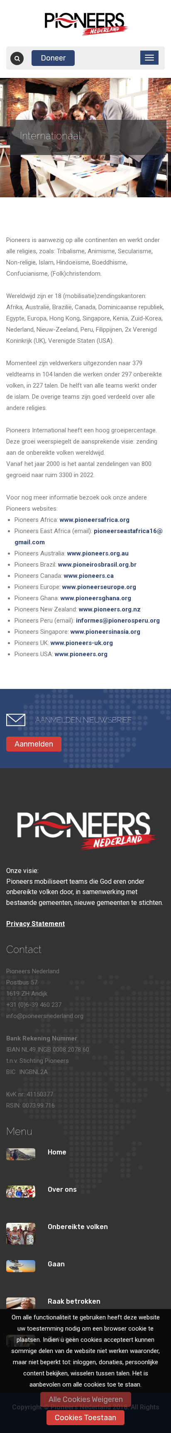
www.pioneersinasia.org (105, 631)
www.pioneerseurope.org (99, 587)
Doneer (53, 58)
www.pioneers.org (81, 654)
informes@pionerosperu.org (118, 620)
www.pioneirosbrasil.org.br (97, 564)
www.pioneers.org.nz (110, 609)
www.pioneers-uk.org (82, 643)
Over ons (62, 1189)
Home (57, 1152)
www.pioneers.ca (89, 576)
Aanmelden (34, 744)
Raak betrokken (74, 1301)
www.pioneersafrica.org (94, 520)
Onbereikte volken (78, 1227)
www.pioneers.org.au (98, 553)
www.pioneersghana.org (96, 598)
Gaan (56, 1264)
